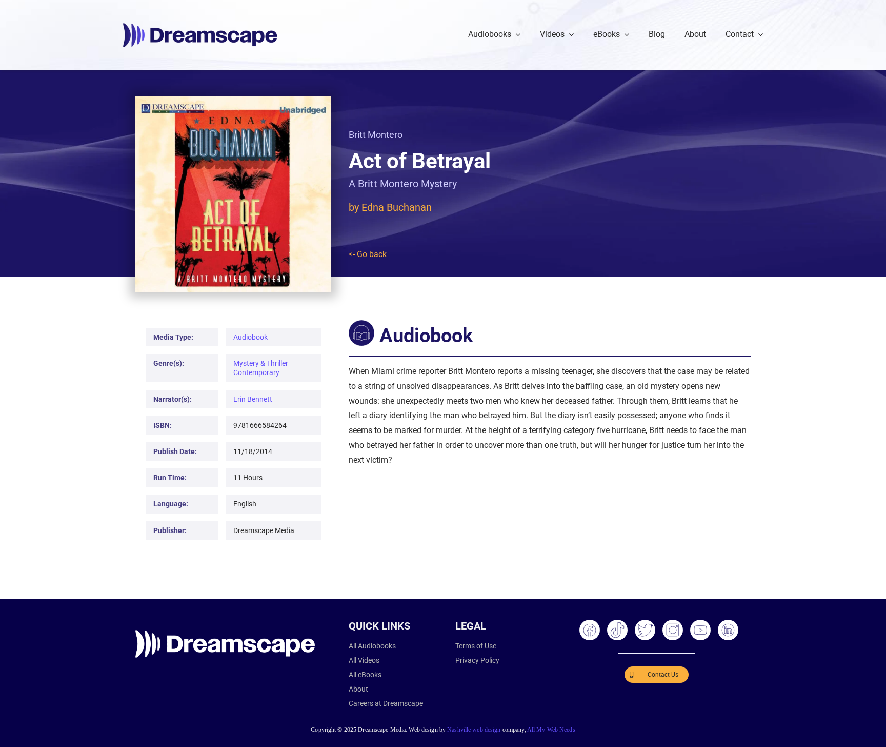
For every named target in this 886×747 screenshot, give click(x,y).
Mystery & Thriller (260, 363)
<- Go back (368, 254)
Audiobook (250, 337)
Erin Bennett (252, 399)
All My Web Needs (551, 729)
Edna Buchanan (396, 207)
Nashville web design (473, 729)
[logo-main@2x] (200, 27)
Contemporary (256, 372)
